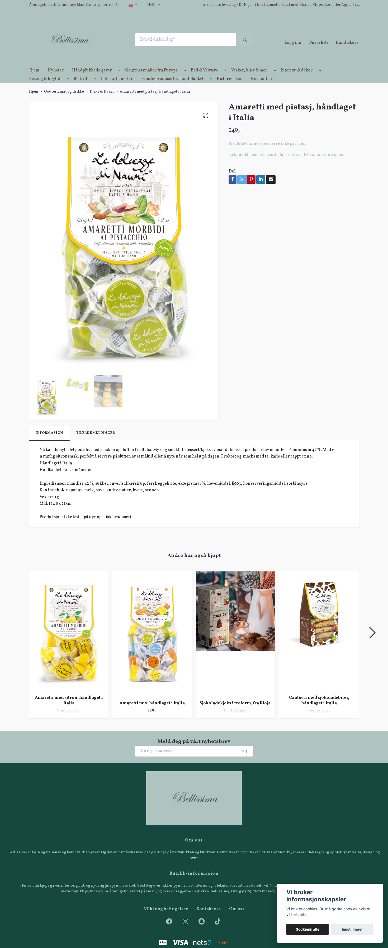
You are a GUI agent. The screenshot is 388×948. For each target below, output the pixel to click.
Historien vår (229, 88)
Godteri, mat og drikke (64, 100)
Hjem (34, 80)
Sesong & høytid (44, 88)
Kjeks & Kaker (102, 100)
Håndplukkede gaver (92, 80)
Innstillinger (352, 929)
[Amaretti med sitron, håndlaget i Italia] (68, 640)
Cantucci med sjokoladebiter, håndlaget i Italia (319, 709)
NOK (151, 4)
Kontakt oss (208, 918)
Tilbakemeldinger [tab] (95, 442)
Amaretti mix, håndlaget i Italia (152, 712)
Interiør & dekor (297, 80)
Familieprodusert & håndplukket (172, 88)
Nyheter (56, 80)
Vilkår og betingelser (166, 918)
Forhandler (261, 88)
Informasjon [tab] (49, 442)
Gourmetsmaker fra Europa (151, 80)
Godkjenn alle (307, 929)
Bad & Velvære (204, 80)
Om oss (236, 918)
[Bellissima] (77, 44)
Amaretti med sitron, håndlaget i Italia (69, 709)
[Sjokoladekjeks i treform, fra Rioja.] (235, 643)
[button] (118, 81)
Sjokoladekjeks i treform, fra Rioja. (236, 712)
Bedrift (80, 88)
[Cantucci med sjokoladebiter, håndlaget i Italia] (319, 640)
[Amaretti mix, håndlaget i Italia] (152, 643)
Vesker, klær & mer (249, 80)
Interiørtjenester (117, 88)
